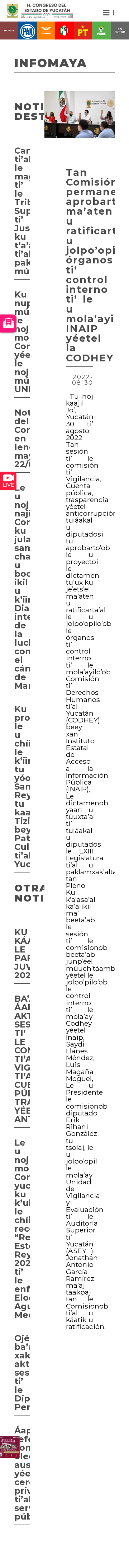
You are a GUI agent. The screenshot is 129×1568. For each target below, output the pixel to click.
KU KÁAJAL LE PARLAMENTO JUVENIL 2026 (22, 953)
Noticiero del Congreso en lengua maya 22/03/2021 (22, 438)
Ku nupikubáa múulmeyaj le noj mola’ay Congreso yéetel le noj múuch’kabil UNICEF (22, 341)
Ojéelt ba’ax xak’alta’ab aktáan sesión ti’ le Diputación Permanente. (22, 1372)
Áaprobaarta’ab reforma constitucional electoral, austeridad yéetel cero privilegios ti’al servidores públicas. (22, 1473)
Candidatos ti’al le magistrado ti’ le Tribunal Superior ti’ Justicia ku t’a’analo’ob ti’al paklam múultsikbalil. (22, 210)
